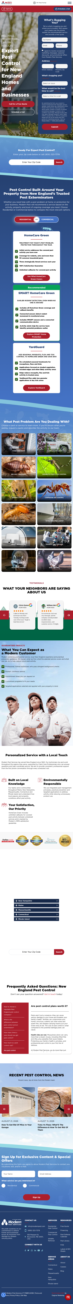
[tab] (14, 1010)
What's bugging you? (52, 76)
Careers (63, 1267)
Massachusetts (24, 910)
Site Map (24, 1295)
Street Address (47, 70)
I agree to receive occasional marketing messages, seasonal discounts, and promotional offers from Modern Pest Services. (54, 54)
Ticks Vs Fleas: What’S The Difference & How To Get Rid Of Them (53, 1127)
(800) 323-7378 (34, 1230)
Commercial (34, 1185)
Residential (12, 1185)
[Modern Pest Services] (7, 2)
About (62, 1263)
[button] (25, 219)
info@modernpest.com (36, 1226)
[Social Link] (25, 1251)
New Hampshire (25, 901)
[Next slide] (68, 1109)
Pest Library (64, 1241)
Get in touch (50, 994)
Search (59, 162)
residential (33, 867)
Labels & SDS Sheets (65, 1250)
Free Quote (64, 1226)
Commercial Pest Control (52, 1233)
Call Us (8, 9)
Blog (62, 1271)
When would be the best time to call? (53, 89)
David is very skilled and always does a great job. (21, 614)
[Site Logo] (12, 1222)
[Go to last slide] (4, 1109)
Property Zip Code (60, 71)
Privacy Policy (46, 120)
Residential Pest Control (52, 1227)
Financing (64, 1230)
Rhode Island (24, 919)
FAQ (62, 1245)
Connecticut (23, 914)
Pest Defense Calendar (65, 1236)
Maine (20, 905)
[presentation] (18, 1102)
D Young (22, 605)
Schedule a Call (64, 9)
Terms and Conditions (58, 120)
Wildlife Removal (51, 1240)
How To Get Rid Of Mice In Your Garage (17, 1126)
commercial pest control (49, 867)
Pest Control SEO (58, 1293)
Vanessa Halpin (53, 605)
